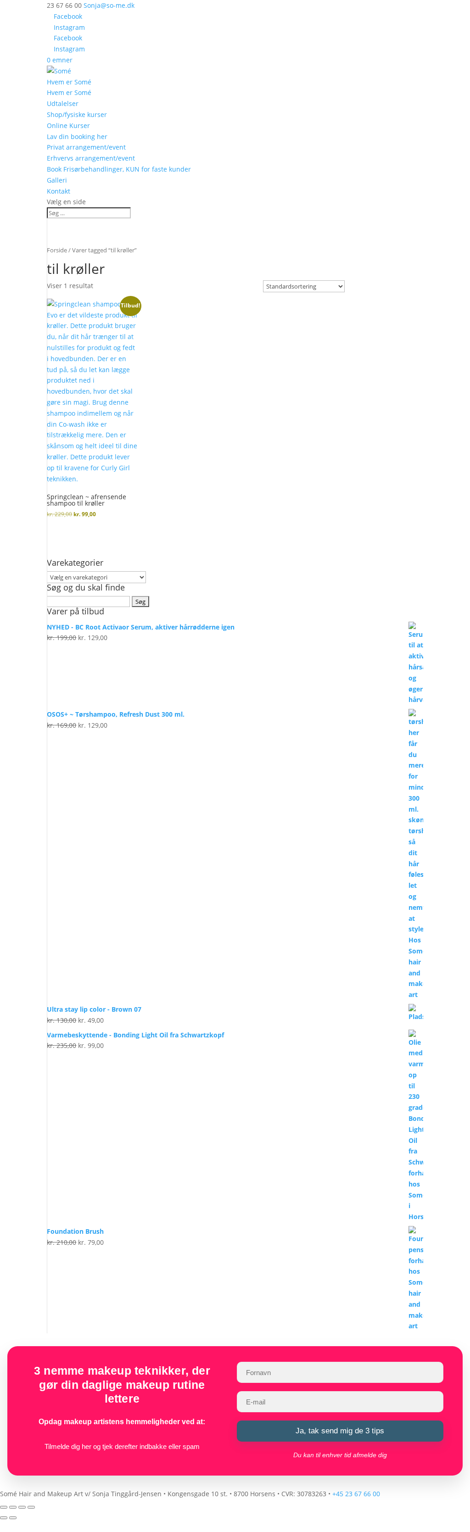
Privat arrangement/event (86, 147)
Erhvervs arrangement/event (91, 158)
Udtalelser (62, 103)
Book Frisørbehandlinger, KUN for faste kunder (119, 169)
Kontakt (58, 191)
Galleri (57, 180)
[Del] (22, 1507)
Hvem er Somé (69, 82)
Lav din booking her (77, 136)
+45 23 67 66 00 (356, 1493)
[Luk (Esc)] (31, 1507)
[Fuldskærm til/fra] (13, 1507)
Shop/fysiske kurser (77, 114)
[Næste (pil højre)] (13, 1517)
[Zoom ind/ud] (3, 1507)
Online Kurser (68, 125)
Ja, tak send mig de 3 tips (340, 1430)
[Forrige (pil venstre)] (3, 1517)
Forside (57, 250)
